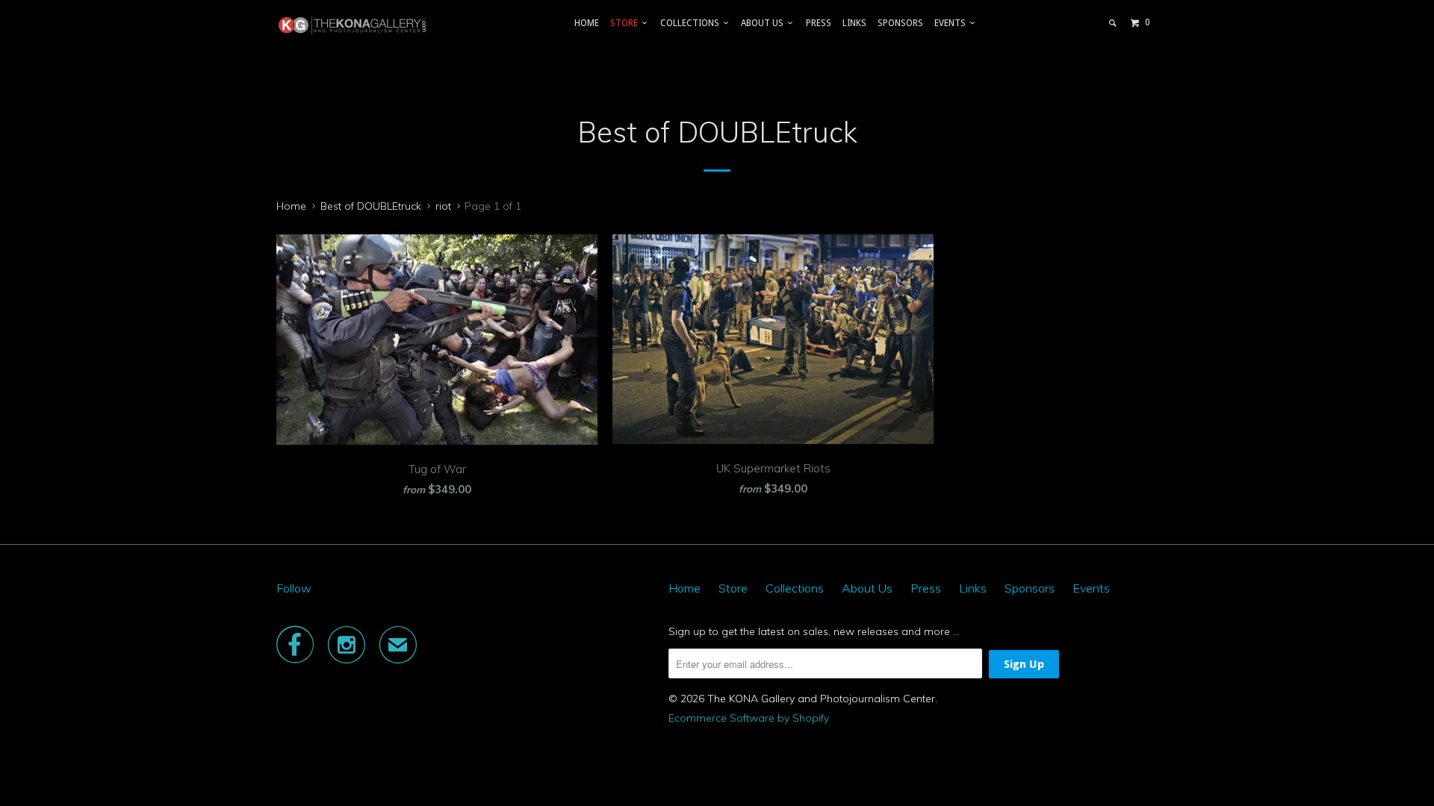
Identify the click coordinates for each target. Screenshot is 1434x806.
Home (586, 23)
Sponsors (900, 23)
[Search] (1113, 23)
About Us (764, 23)
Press (818, 23)
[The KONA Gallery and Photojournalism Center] (352, 25)
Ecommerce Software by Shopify (748, 718)
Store (626, 23)
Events (952, 23)
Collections (692, 23)
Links (854, 23)
